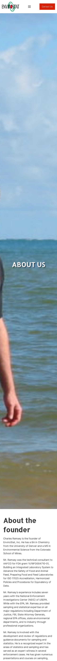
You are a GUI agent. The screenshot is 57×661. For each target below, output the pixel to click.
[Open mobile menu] (29, 7)
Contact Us (47, 6)
